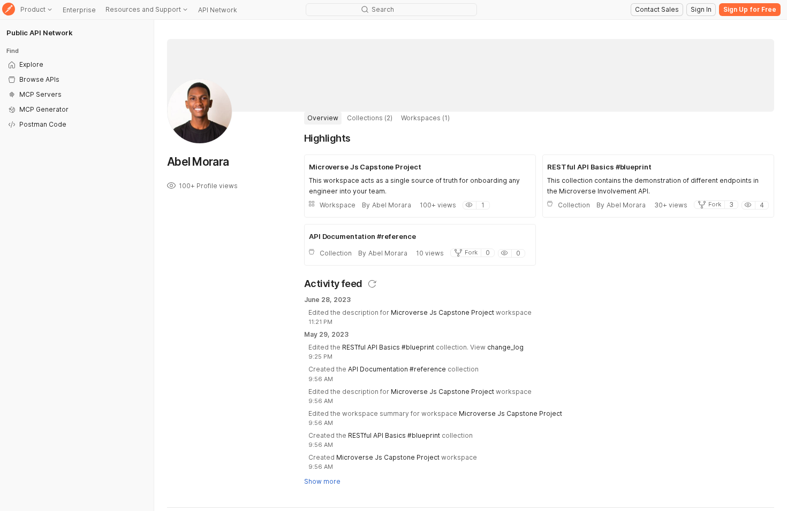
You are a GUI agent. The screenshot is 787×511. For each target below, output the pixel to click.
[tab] (323, 118)
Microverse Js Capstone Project (442, 312)
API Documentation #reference (397, 369)
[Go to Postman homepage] (8, 10)
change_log (505, 347)
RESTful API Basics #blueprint (388, 347)
